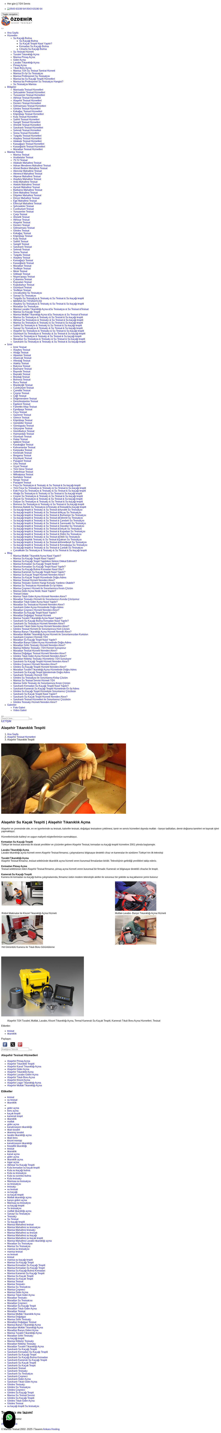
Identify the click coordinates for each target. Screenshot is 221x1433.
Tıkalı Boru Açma (22, 68)
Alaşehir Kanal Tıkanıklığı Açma (24, 1066)
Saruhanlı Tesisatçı (17, 1371)
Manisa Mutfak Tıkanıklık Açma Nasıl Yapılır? (37, 556)
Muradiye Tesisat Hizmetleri (28, 149)
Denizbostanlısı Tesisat (25, 401)
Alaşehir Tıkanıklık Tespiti (20, 1063)
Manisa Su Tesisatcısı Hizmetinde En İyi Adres (38, 585)
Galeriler (11, 705)
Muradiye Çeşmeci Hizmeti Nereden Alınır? (36, 610)
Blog (9, 553)
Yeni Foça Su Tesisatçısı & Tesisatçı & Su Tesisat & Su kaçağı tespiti (49, 488)
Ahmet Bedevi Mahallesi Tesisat (30, 168)
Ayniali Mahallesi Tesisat (26, 187)
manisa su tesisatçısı (18, 1249)
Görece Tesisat (21, 417)
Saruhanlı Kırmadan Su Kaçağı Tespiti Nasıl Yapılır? (41, 686)
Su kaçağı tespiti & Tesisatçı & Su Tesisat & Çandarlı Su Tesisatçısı (48, 520)
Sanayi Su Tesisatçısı (24, 295)
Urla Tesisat (19, 463)
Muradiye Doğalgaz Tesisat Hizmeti (32, 615)
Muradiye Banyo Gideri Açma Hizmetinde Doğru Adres (42, 642)
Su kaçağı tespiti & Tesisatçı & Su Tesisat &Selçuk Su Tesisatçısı (47, 528)
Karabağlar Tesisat (23, 444)
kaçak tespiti (13, 1113)
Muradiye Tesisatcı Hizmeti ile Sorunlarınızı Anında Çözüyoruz (46, 599)
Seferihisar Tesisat (23, 471)
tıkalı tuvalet (13, 1129)
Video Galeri (20, 710)
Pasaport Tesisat (22, 461)
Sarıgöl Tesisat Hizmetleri (26, 122)
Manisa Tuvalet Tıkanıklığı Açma (24, 1333)
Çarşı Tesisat (20, 214)
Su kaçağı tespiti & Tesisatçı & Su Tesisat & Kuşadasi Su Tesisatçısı (49, 531)
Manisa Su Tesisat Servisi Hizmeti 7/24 (34, 680)
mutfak (10, 1121)
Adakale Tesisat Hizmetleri (27, 141)
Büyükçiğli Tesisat (22, 385)
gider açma (13, 1108)
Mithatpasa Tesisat (23, 474)
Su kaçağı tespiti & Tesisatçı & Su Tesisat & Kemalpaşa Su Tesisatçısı (50, 545)
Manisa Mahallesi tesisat (20, 1224)
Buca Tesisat (20, 382)
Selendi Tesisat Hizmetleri (27, 130)
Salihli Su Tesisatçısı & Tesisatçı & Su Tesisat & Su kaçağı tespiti (47, 325)
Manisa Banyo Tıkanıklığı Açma (24, 1325)
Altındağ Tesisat (21, 360)
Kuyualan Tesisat (22, 282)
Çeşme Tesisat (21, 393)
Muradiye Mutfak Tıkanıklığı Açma (25, 1327)
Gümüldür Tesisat (22, 423)
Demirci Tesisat (21, 225)
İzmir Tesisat (19, 347)
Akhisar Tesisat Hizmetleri (27, 98)
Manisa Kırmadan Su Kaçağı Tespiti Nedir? (36, 564)
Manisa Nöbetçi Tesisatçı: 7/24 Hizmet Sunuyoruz (39, 648)
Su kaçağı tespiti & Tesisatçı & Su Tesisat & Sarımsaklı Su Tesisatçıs (49, 523)
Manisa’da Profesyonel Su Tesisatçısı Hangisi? (38, 81)
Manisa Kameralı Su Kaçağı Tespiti (26, 1273)
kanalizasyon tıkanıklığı (19, 1127)
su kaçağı (12, 1192)
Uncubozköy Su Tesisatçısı (27, 293)
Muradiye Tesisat (22, 266)
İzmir (9, 344)
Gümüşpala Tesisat (23, 425)
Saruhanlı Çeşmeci (17, 1376)
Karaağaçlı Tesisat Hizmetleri (28, 144)
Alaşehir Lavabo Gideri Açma (22, 1074)
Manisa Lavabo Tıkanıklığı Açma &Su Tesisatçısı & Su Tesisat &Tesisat (51, 309)
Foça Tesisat (20, 412)
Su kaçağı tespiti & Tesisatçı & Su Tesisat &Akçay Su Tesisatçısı (47, 512)
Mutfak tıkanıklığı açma (19, 1197)
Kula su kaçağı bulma (18, 1170)
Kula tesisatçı (14, 1178)
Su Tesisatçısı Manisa (24, 84)
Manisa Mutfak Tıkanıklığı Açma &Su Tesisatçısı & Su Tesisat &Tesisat (50, 314)
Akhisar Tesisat (21, 219)
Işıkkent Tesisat (21, 442)
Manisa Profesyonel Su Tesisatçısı (31, 76)
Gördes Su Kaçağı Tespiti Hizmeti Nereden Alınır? (39, 667)
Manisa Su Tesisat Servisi (21, 1395)
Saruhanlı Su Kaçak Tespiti (21, 1362)
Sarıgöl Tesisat (21, 244)
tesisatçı (11, 1186)
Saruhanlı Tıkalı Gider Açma (22, 1381)
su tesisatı (12, 1189)
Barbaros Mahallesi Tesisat (27, 190)
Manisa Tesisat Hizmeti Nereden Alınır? (34, 580)
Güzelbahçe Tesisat (23, 431)
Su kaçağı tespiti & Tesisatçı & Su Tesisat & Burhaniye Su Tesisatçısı (49, 515)
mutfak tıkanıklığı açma (19, 1211)
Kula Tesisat (19, 238)
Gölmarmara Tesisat (24, 228)
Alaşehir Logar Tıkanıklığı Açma (24, 1082)
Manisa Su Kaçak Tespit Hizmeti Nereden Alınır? (39, 574)
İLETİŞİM (6, 721)
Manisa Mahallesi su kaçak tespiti (25, 1238)
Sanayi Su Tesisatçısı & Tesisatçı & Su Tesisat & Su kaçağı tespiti (48, 328)
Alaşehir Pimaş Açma (18, 1061)
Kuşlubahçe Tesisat (23, 284)
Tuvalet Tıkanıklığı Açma (26, 54)
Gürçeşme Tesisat (22, 428)
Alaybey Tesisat (21, 257)
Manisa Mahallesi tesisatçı (21, 1230)
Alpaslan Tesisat (22, 355)
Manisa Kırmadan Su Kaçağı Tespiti (26, 1265)
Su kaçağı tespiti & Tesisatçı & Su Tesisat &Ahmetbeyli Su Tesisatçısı (50, 542)
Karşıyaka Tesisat (22, 450)
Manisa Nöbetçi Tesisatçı (20, 1341)
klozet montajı (14, 1140)
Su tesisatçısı (14, 1208)
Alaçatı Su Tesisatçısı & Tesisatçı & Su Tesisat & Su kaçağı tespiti (48, 499)
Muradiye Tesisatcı (17, 1297)
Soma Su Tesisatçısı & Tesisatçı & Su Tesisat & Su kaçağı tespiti (47, 336)
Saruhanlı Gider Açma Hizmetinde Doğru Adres (38, 607)
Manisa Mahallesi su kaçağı (22, 1235)
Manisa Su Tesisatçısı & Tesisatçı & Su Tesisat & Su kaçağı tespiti (48, 317)
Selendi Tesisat (21, 249)
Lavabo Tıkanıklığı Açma (26, 62)
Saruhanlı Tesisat (22, 247)
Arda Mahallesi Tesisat (25, 182)
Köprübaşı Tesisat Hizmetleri (28, 114)
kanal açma (13, 1154)
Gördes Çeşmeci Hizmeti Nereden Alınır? (35, 664)
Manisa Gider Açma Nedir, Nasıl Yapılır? (34, 591)
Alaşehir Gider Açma (18, 1069)
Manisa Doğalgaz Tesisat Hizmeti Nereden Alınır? (39, 653)
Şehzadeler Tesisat (23, 206)
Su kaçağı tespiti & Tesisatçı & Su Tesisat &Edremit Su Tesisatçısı (48, 518)
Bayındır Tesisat (21, 371)
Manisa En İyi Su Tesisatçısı (28, 73)
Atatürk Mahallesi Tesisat (26, 184)
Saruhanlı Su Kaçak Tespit (21, 1365)
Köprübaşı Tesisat (22, 236)
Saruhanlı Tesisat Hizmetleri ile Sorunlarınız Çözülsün (42, 699)
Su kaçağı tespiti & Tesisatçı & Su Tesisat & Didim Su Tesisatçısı (47, 534)
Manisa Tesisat (15, 152)
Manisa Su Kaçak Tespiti (20, 1276)
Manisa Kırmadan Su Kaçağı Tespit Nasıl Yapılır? (39, 566)
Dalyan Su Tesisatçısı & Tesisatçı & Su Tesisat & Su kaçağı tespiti (48, 501)
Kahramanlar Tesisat (24, 447)
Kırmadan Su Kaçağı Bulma (34, 46)
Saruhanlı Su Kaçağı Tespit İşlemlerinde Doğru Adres (41, 672)
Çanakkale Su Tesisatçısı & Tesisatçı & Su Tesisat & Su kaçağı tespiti (50, 550)
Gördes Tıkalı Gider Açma (21, 1400)
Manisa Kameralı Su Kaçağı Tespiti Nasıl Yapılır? (39, 572)
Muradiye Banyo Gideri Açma (22, 1330)
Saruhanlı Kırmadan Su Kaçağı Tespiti (27, 1352)
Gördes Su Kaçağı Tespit (20, 1392)
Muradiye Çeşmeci (17, 1303)
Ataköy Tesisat (21, 363)
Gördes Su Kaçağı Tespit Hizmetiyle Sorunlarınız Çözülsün (44, 691)
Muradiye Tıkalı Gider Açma (22, 1308)
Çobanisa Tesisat (22, 279)
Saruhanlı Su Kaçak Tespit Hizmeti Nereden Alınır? (40, 696)
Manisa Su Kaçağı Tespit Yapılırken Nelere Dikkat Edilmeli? (45, 561)
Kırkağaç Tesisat (22, 233)
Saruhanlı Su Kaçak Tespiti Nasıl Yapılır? (35, 694)
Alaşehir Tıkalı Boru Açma (21, 1077)
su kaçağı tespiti (15, 1205)
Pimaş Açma (20, 65)
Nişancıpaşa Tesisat (24, 276)
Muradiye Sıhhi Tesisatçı (20, 1335)
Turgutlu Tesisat (21, 255)
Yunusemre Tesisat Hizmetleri (29, 95)
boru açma (12, 1110)
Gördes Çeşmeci (16, 1390)
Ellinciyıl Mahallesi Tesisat (27, 203)
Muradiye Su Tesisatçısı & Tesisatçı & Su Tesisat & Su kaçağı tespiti (49, 339)
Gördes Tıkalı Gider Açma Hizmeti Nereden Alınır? (40, 656)
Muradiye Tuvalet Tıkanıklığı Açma (25, 1346)
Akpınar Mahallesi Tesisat (27, 176)
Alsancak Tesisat (22, 358)
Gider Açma (19, 60)
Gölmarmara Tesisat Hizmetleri (29, 106)
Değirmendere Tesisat (25, 398)
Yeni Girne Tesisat (23, 469)
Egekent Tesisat (21, 404)
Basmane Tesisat (22, 369)
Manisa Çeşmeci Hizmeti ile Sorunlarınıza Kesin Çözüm (43, 588)
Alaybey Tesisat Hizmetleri (27, 138)
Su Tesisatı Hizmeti (23, 51)
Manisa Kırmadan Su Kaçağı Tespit (26, 1268)
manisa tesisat (15, 1251)
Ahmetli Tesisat (21, 217)
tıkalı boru (12, 1138)
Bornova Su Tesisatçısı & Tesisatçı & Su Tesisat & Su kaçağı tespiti (48, 504)
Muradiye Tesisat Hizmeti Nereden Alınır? (35, 650)
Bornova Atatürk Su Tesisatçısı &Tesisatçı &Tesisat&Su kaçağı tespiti (49, 507)
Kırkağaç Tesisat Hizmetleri (27, 111)
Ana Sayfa (12, 32)
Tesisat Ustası (20, 593)
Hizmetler (12, 35)
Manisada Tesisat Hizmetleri (28, 89)
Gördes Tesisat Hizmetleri (27, 108)
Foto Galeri (19, 707)
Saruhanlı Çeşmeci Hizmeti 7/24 (30, 637)
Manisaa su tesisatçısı (19, 1181)
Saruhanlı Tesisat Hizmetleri (28, 127)
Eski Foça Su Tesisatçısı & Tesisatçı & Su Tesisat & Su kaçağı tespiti (49, 490)
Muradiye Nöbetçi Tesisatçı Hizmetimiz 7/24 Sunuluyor (42, 658)
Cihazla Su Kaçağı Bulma (33, 49)
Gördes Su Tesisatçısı (18, 1387)
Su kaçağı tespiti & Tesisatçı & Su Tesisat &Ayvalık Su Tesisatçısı (47, 509)
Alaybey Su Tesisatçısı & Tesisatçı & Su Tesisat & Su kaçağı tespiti (48, 303)
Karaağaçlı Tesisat (23, 260)
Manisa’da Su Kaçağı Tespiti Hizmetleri (34, 79)
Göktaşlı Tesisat (21, 274)
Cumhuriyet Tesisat (23, 209)
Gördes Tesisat (21, 230)
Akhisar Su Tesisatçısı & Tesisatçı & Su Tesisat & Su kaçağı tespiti (48, 320)
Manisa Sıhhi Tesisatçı (19, 1319)
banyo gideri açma (17, 1200)
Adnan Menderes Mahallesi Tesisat (32, 165)
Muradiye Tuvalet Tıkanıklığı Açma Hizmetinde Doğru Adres (45, 669)
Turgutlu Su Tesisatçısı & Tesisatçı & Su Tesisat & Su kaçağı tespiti (48, 298)
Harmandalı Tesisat (23, 434)
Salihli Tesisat (20, 241)
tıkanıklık (12, 1033)
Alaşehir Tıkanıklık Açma (20, 1072)
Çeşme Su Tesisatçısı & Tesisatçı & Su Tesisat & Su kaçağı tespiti (48, 496)
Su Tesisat (12, 1219)
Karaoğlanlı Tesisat (23, 263)
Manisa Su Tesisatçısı (18, 1246)
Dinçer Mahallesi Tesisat (26, 198)
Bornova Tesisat (21, 379)
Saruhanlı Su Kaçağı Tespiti (22, 1349)
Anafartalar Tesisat (23, 157)
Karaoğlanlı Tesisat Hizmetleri (29, 146)
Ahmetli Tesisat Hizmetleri (27, 125)
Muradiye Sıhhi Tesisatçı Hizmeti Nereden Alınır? (39, 645)
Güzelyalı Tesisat (22, 436)
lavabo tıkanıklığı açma (19, 1135)
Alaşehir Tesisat (21, 222)
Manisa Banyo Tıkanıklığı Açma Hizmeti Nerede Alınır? (42, 631)
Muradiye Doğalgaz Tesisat (21, 1322)
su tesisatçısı (14, 1184)
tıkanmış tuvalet (15, 1132)
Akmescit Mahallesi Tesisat (27, 173)
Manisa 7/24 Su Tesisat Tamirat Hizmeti (34, 70)
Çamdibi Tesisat (21, 390)
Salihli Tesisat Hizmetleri (26, 119)
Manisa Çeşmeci (16, 1289)
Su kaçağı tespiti (16, 1222)
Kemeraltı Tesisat (22, 453)
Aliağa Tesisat (20, 352)
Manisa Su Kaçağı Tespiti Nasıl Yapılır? (34, 558)
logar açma (13, 1162)
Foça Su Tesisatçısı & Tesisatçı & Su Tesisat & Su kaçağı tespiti (47, 485)
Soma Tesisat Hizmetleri (26, 133)
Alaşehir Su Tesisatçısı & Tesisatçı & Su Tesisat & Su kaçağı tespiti (48, 331)
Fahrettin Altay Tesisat (25, 406)
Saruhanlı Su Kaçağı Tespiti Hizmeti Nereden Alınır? (41, 661)
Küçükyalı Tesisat (22, 458)
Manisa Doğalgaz (16, 1316)
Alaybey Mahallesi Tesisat (27, 179)
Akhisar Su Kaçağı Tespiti (21, 1165)
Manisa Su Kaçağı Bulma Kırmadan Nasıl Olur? (38, 569)
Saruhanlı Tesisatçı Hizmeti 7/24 (30, 675)
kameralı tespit (15, 1116)
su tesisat (12, 1100)
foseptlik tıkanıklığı (17, 1146)
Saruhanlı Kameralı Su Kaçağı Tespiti (27, 1360)
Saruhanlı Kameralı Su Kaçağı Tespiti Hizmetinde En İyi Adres (46, 688)
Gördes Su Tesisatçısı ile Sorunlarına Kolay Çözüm (40, 677)
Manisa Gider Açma (17, 1292)
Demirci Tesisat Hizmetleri (27, 103)
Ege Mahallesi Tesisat (25, 200)
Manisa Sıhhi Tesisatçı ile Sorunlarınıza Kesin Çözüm (41, 683)
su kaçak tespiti (15, 1194)
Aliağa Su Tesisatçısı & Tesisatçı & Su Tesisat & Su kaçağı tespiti (47, 493)
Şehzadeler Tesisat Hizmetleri (29, 92)
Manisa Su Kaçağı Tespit (20, 1262)
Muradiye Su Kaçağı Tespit (21, 1306)
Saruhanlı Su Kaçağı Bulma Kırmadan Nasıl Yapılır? (41, 621)
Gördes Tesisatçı (16, 1384)
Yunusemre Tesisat (23, 211)
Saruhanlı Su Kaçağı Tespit (21, 1354)
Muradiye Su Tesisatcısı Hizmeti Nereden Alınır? (38, 604)
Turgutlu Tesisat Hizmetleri (27, 135)
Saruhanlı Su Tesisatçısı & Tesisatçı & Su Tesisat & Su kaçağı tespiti (49, 341)
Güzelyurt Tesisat (22, 287)
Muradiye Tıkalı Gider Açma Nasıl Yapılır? (35, 602)
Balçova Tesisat (21, 366)
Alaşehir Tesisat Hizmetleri (27, 100)
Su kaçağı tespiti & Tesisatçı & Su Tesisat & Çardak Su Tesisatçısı (48, 547)
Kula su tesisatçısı (16, 1173)
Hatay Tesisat (20, 439)
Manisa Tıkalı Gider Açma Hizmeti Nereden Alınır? (40, 596)
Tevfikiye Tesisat (22, 268)
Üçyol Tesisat (20, 466)
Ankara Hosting (51, 1429)
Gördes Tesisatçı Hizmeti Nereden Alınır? (35, 702)
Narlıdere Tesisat (22, 477)
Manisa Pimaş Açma (24, 57)
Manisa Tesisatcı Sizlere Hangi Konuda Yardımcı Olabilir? (44, 583)
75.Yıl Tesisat (20, 160)
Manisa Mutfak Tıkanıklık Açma (23, 1314)
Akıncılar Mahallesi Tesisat (27, 171)
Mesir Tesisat (20, 271)
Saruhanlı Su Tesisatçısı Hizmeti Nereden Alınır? (39, 623)
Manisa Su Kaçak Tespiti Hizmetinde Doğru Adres (39, 577)
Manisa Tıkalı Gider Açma (21, 1295)
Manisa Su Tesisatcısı (18, 1287)
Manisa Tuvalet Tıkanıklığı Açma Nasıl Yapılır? (38, 618)
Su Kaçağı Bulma (22, 38)
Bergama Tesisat (22, 455)
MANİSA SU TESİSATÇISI (27, 301)
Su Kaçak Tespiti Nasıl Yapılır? (35, 43)
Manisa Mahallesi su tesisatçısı (23, 1227)
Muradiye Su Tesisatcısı (19, 1300)
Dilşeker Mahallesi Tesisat (27, 195)
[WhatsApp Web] (9, 1419)
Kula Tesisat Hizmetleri (25, 116)
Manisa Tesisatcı (16, 1284)
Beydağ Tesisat (21, 377)
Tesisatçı (12, 1216)
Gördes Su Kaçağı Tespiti (20, 1398)
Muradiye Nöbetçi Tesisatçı (21, 1344)
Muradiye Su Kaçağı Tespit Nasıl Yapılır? (35, 612)
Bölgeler (11, 87)
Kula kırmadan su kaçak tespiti (23, 1167)
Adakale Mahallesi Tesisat (27, 163)
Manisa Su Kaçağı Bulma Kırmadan (26, 1270)
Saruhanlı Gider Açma (19, 1379)
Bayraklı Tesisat (21, 374)
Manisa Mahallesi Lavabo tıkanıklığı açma (29, 1241)
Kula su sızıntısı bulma (19, 1175)
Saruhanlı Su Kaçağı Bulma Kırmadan (27, 1357)
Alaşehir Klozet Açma (18, 1080)
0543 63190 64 (34, 9)
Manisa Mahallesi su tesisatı (22, 1232)
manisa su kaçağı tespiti (20, 1260)
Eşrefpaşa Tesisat (22, 409)
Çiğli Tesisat (19, 396)
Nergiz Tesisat (20, 480)
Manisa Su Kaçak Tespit (20, 1278)
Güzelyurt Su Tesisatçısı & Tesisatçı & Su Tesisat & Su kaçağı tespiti (49, 333)
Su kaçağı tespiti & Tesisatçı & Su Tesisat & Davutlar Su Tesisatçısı (48, 526)
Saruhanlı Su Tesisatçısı (20, 1373)
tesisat (10, 1031)
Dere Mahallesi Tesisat (25, 192)
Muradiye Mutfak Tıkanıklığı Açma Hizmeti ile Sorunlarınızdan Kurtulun (50, 634)
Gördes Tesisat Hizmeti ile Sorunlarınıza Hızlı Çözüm (41, 629)
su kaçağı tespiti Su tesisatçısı (23, 1406)
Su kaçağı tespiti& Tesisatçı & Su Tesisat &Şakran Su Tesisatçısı (47, 539)
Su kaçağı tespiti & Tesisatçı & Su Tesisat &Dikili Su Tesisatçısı (46, 537)
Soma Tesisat (20, 252)
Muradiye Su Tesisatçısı (25, 306)
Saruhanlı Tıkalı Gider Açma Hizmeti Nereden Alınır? (41, 626)
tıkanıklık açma (15, 1159)
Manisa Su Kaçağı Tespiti (26, 312)
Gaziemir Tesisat (22, 415)
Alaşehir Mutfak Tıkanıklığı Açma (24, 1085)
